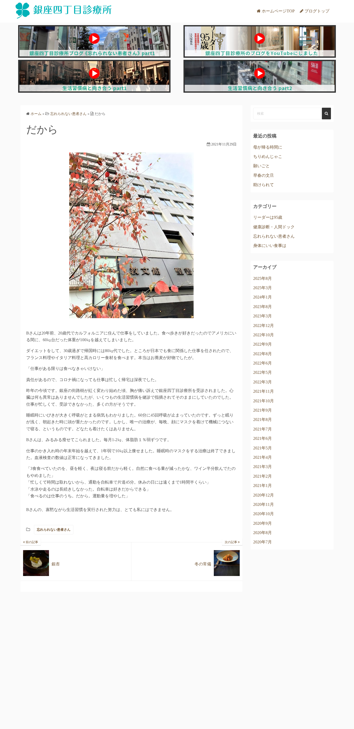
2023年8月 (262, 306)
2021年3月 (262, 466)
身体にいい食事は (269, 245)
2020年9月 (262, 523)
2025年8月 (262, 278)
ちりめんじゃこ (267, 156)
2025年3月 (262, 288)
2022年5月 (262, 372)
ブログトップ (317, 11)
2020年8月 (262, 532)
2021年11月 (263, 391)
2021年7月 (262, 429)
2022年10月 (263, 335)
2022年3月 (262, 382)
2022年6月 (262, 363)
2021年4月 (262, 457)
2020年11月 (263, 504)
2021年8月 (262, 419)
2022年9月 (262, 344)
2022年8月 (262, 354)
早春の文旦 (263, 175)
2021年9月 (262, 410)
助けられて (263, 185)
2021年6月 (262, 438)
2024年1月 (262, 297)
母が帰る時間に (267, 147)
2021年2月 (262, 476)
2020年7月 (262, 542)
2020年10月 (263, 514)
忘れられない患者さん (53, 529)
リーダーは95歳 (267, 217)
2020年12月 (263, 495)
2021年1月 (262, 485)
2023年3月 (262, 316)
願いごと (261, 166)
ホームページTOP (278, 11)
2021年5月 (262, 448)
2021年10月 (263, 401)
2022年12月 (263, 325)
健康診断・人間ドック (274, 227)
